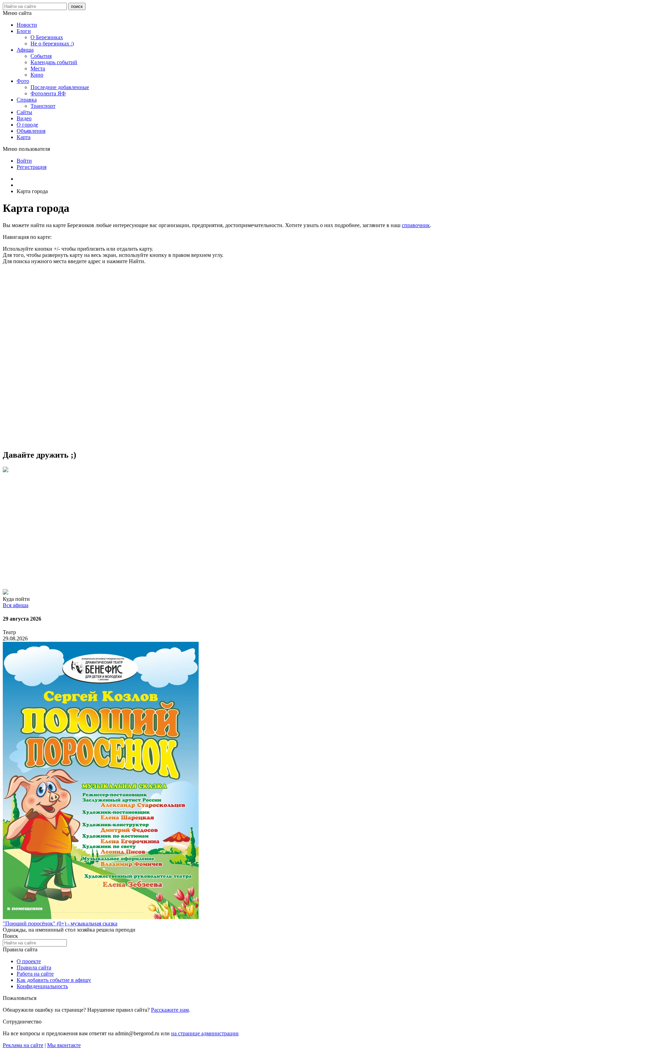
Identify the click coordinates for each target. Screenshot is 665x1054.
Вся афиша (15, 605)
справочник (416, 225)
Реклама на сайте (23, 1045)
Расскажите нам (170, 1010)
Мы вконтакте (64, 1045)
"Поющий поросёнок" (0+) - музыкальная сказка (60, 923)
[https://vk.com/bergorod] (5, 470)
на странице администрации (205, 1033)
